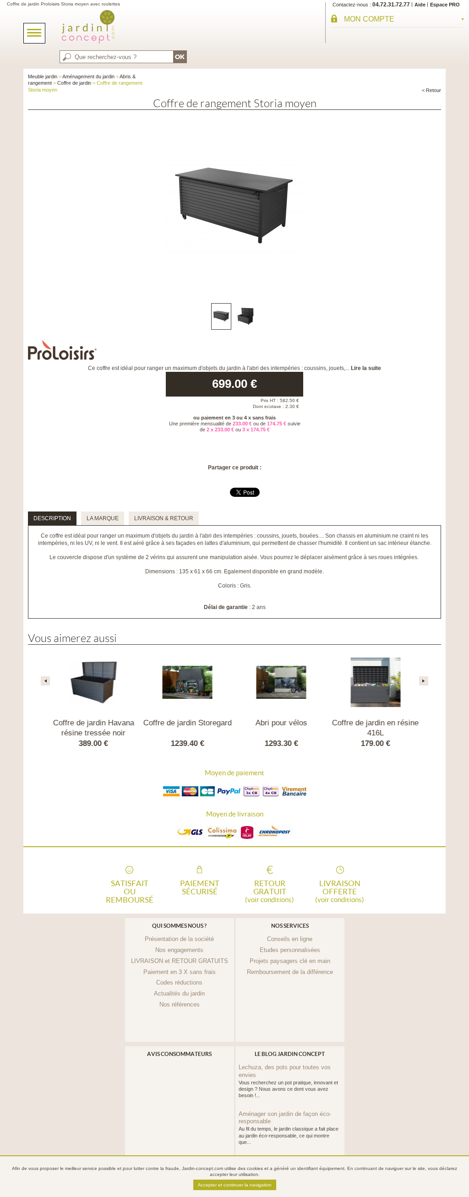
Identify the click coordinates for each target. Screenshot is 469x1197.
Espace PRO (445, 4)
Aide (419, 4)
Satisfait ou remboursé (129, 890)
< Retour (431, 90)
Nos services (290, 926)
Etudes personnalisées (290, 950)
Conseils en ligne (289, 939)
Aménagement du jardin (88, 76)
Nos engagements (179, 950)
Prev (45, 681)
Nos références (179, 1004)
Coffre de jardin (74, 83)
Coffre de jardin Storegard (187, 722)
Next (423, 681)
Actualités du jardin (179, 993)
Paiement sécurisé (199, 887)
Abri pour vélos (281, 722)
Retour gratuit (269, 890)
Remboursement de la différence (290, 971)
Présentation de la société (179, 939)
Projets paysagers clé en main (290, 961)
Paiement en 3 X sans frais (179, 971)
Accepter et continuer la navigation (235, 1184)
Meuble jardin (42, 76)
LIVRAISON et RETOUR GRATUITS (179, 961)
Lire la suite (366, 368)
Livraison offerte (339, 890)
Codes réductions (179, 982)
